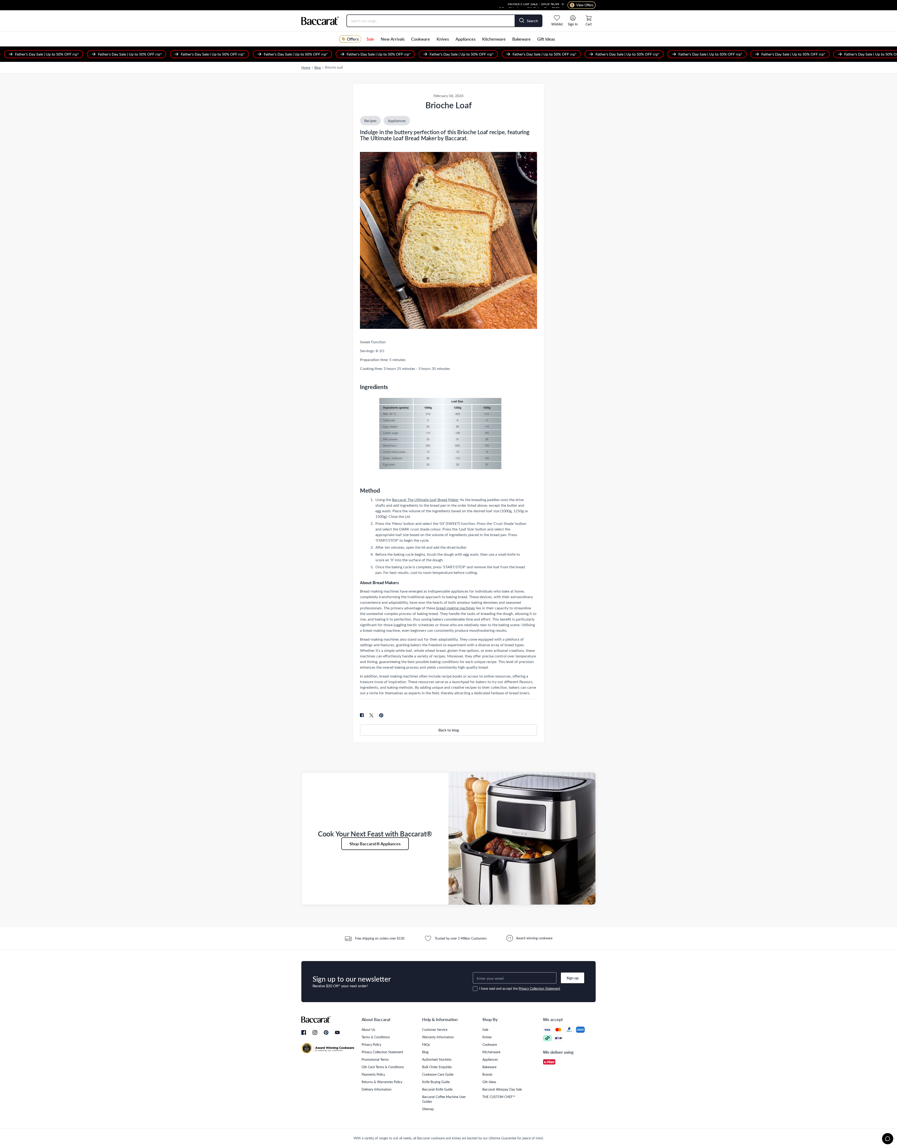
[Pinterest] (326, 1032)
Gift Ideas (546, 39)
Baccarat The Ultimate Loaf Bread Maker (425, 499)
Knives (443, 39)
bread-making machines (455, 607)
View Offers (582, 5)
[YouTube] (337, 1032)
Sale (370, 39)
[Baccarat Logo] (320, 21)
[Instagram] (315, 1032)
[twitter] (371, 715)
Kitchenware (494, 39)
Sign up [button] (572, 977)
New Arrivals (393, 39)
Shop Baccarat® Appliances (375, 843)
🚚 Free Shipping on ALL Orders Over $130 (528, 5)
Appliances (466, 39)
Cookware (420, 39)
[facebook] (362, 715)
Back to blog (448, 729)
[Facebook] (303, 1032)
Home (305, 67)
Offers (353, 39)
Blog (317, 67)
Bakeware (521, 39)
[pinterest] (381, 715)
